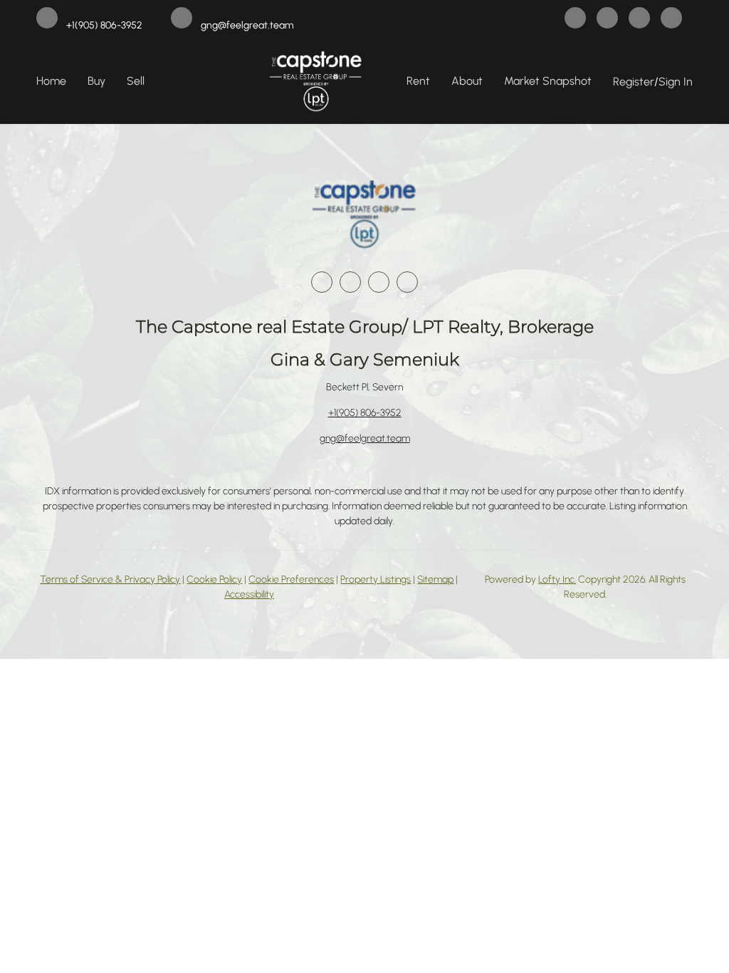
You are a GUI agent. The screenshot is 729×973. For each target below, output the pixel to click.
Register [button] (633, 81)
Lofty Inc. (557, 579)
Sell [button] (136, 81)
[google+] (671, 19)
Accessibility (249, 594)
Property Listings (375, 579)
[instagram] (639, 19)
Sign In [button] (676, 81)
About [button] (467, 81)
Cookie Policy (214, 579)
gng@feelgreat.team (365, 438)
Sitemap (435, 579)
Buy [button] (96, 81)
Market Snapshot (548, 81)
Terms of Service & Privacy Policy (110, 579)
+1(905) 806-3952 (365, 413)
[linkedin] (607, 19)
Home (51, 81)
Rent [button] (418, 81)
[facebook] (575, 19)
